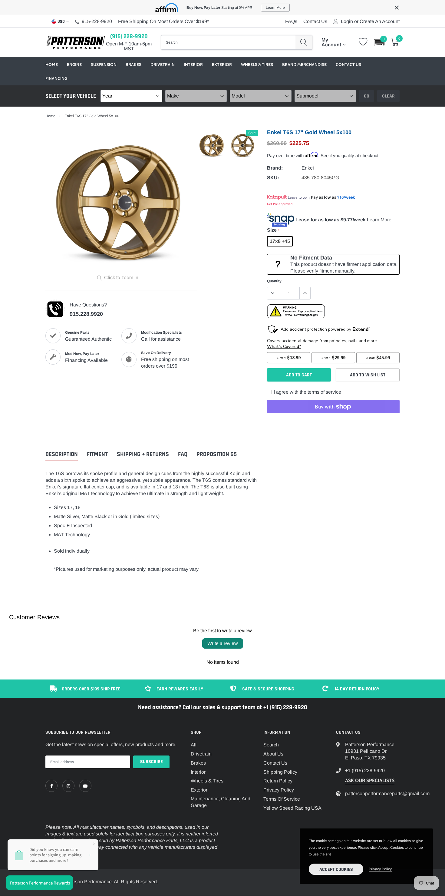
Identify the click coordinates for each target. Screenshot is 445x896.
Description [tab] (61, 454)
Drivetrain (162, 64)
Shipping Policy (280, 772)
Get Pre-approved (279, 204)
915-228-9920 (97, 21)
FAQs (291, 21)
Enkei (308, 167)
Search (271, 744)
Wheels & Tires (257, 64)
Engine (74, 64)
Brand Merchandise (304, 64)
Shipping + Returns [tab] (143, 454)
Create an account (380, 21)
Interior (193, 64)
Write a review (222, 643)
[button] (379, 42)
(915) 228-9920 (129, 36)
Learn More (379, 219)
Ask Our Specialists (369, 780)
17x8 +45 (280, 241)
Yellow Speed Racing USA (292, 808)
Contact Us (315, 21)
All (193, 744)
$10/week (346, 197)
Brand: (275, 167)
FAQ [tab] (182, 454)
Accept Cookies (336, 869)
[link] (51, 786)
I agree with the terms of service (306, 392)
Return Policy (277, 780)
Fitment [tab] (97, 454)
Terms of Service (281, 799)
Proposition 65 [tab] (216, 454)
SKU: (273, 177)
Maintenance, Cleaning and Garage (220, 802)
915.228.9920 (86, 314)
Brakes (133, 64)
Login (347, 21)
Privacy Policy (278, 789)
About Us (273, 753)
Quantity (274, 281)
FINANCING (56, 78)
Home (51, 64)
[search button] (303, 42)
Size (273, 230)
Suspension (104, 64)
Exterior (222, 64)
